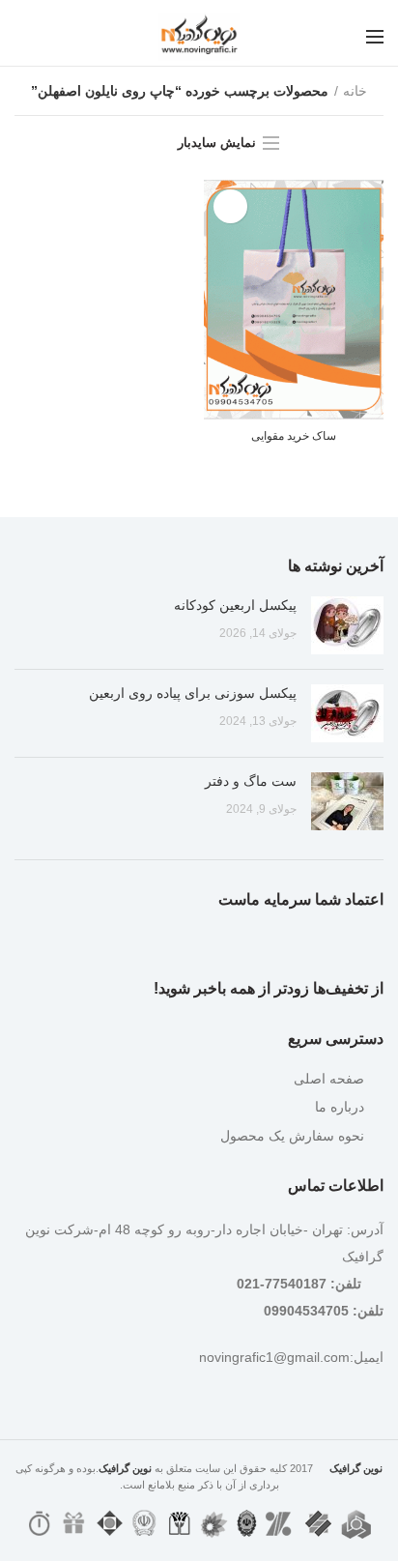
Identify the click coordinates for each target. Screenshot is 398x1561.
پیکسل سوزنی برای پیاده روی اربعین (193, 693)
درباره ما (339, 1106)
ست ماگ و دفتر (251, 781)
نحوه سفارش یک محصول (292, 1135)
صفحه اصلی (329, 1078)
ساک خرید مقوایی (293, 436)
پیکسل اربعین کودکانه (235, 605)
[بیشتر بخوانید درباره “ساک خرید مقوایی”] (230, 206)
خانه (355, 91)
